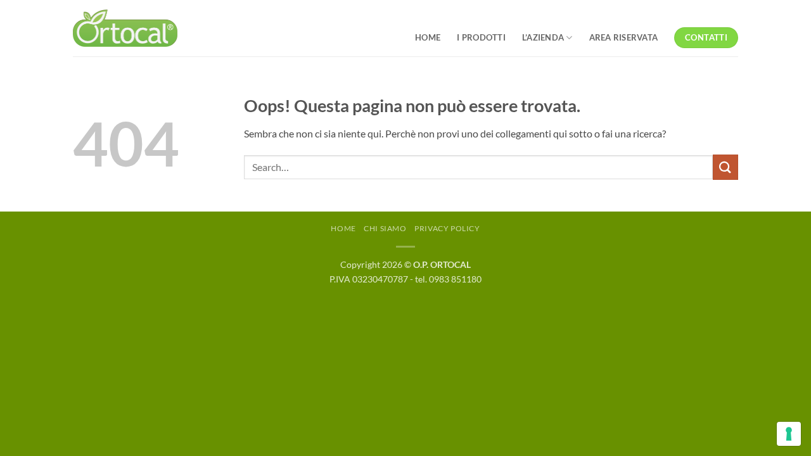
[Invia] (725, 167)
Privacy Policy (447, 228)
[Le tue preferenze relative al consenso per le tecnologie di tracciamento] (789, 434)
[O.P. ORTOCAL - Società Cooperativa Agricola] (125, 28)
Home (343, 228)
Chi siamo (385, 228)
